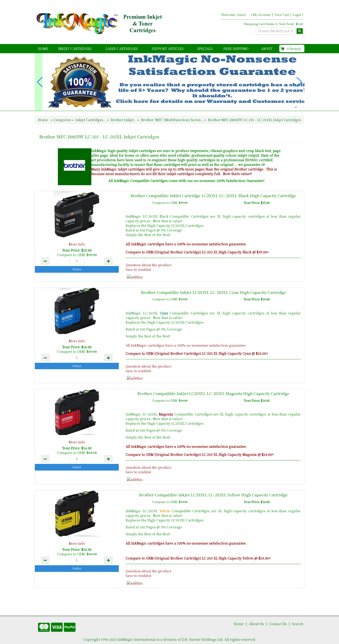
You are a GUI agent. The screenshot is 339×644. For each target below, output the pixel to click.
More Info (77, 244)
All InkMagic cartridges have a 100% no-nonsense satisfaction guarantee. (186, 345)
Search (297, 623)
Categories (63, 119)
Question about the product (148, 265)
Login (297, 14)
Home (43, 48)
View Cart (282, 14)
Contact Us (278, 623)
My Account (262, 14)
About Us (256, 623)
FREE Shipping (235, 48)
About (267, 48)
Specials (205, 48)
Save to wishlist (138, 269)
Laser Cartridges (122, 48)
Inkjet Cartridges (75, 48)
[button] (291, 107)
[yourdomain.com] (100, 24)
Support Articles (168, 48)
